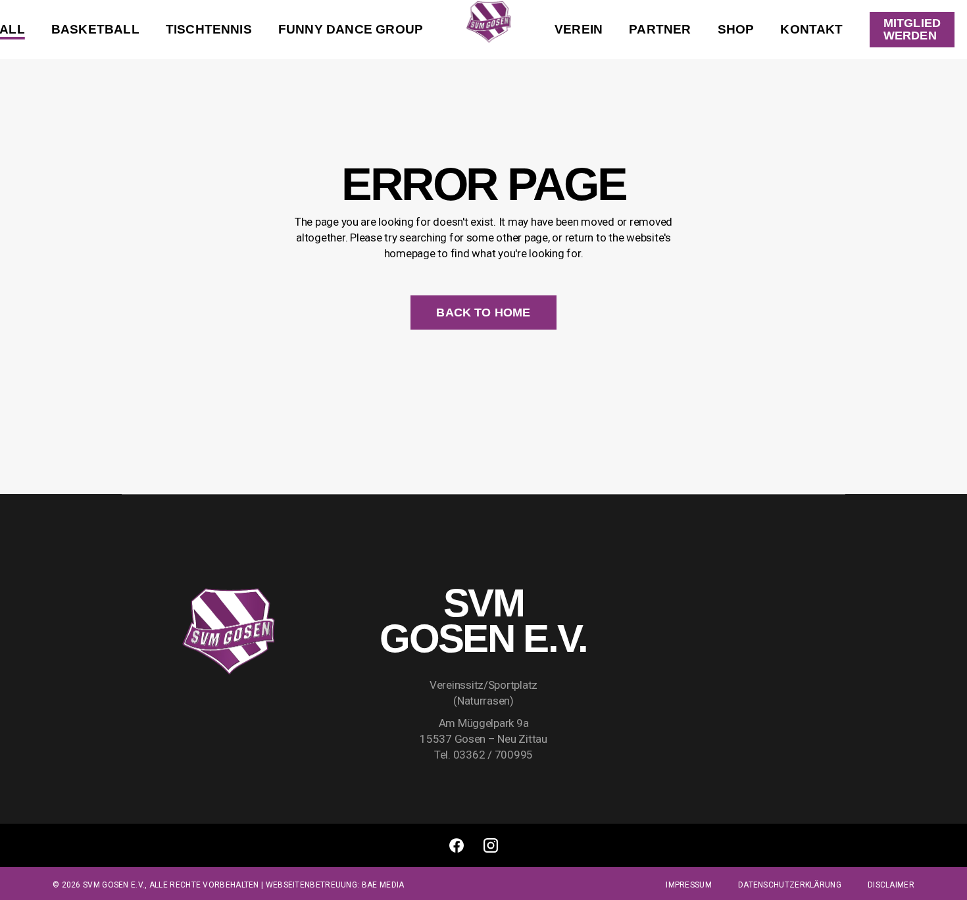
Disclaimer (891, 884)
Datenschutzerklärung (789, 884)
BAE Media (383, 884)
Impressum (689, 884)
